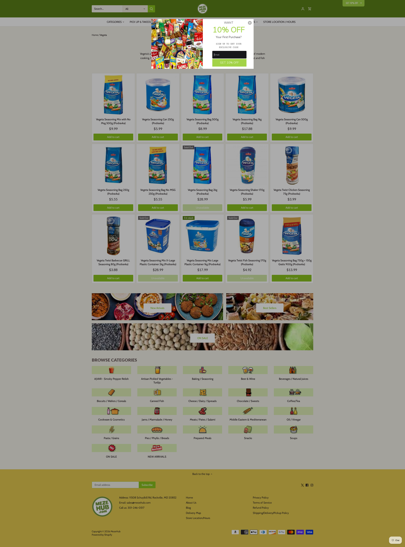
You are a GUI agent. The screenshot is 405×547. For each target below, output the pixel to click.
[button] (250, 23)
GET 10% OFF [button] (229, 63)
